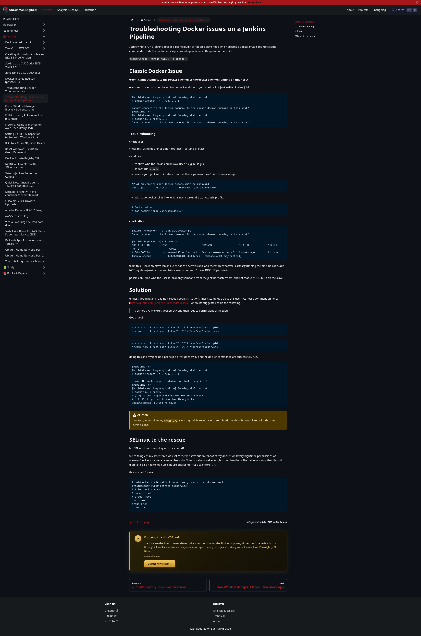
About (350, 10)
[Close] (417, 2)
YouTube (110, 621)
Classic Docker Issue (304, 21)
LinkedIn (110, 610)
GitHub (109, 616)
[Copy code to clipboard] (282, 96)
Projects (363, 10)
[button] (24, 36)
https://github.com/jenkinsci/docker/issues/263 (159, 303)
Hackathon (89, 10)
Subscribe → (255, 2)
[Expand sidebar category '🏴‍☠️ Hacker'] (44, 24)
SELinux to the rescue (305, 36)
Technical (47, 10)
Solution (299, 31)
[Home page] (132, 20)
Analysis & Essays (68, 10)
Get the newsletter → (160, 563)
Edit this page (141, 522)
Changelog (379, 10)
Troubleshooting (305, 26)
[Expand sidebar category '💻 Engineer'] (44, 30)
